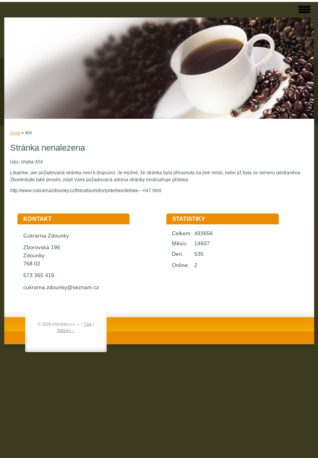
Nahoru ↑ (65, 330)
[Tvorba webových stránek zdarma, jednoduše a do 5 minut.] (78, 324)
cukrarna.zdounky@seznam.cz (61, 287)
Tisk (88, 324)
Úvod (15, 132)
